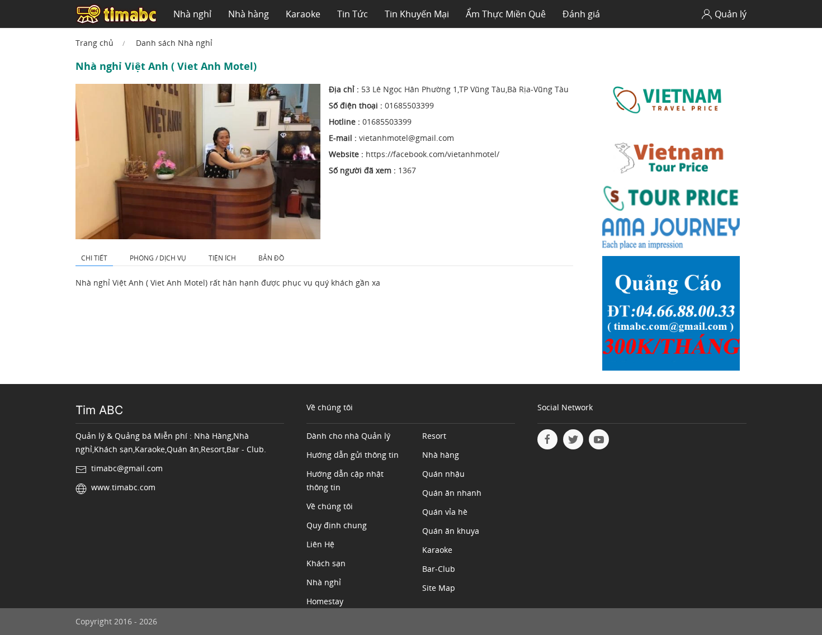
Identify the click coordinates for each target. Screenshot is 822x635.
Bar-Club (438, 568)
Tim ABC (99, 410)
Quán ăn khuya (450, 530)
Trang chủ (94, 42)
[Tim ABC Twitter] (573, 439)
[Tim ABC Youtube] (599, 439)
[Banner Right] (671, 316)
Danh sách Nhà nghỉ (174, 42)
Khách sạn (326, 563)
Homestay (324, 601)
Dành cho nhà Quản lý (348, 435)
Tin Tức (352, 14)
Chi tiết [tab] (94, 258)
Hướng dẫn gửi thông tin (352, 454)
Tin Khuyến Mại (417, 14)
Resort (434, 435)
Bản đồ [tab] (271, 258)
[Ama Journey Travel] (671, 236)
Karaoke (303, 14)
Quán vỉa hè (444, 511)
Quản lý (731, 14)
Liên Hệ (320, 544)
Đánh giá (581, 14)
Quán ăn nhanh (451, 492)
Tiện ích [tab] (222, 258)
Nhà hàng (248, 14)
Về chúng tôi (329, 506)
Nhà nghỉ (192, 14)
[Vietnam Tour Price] (671, 159)
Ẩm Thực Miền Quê (506, 14)
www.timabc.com (123, 487)
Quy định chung (336, 525)
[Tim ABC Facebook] (547, 439)
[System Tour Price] (671, 200)
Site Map (438, 587)
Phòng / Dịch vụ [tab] (158, 258)
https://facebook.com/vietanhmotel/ (432, 154)
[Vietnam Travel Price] (671, 99)
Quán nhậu (443, 473)
